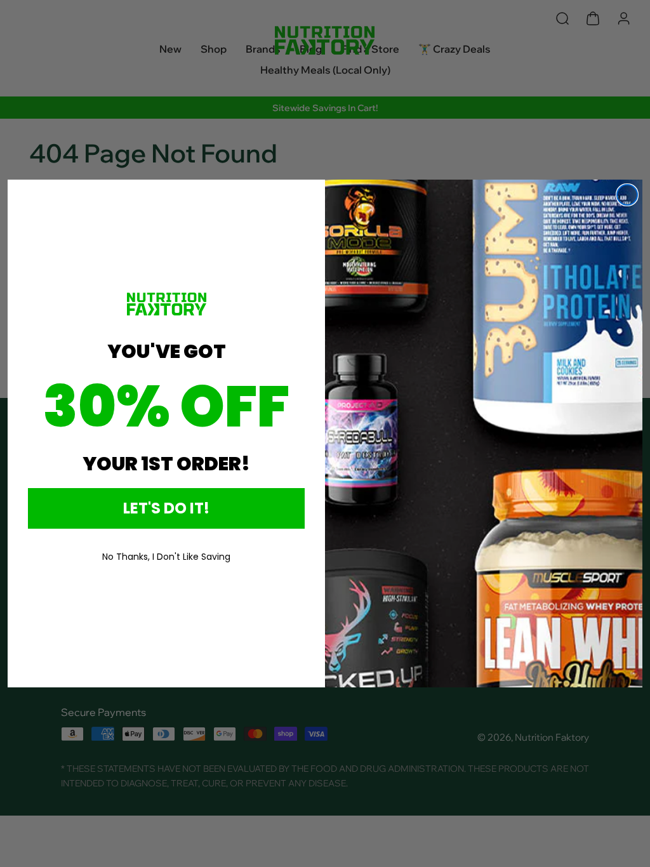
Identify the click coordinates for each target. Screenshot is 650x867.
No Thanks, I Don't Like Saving (166, 556)
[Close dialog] (627, 195)
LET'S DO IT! (166, 508)
